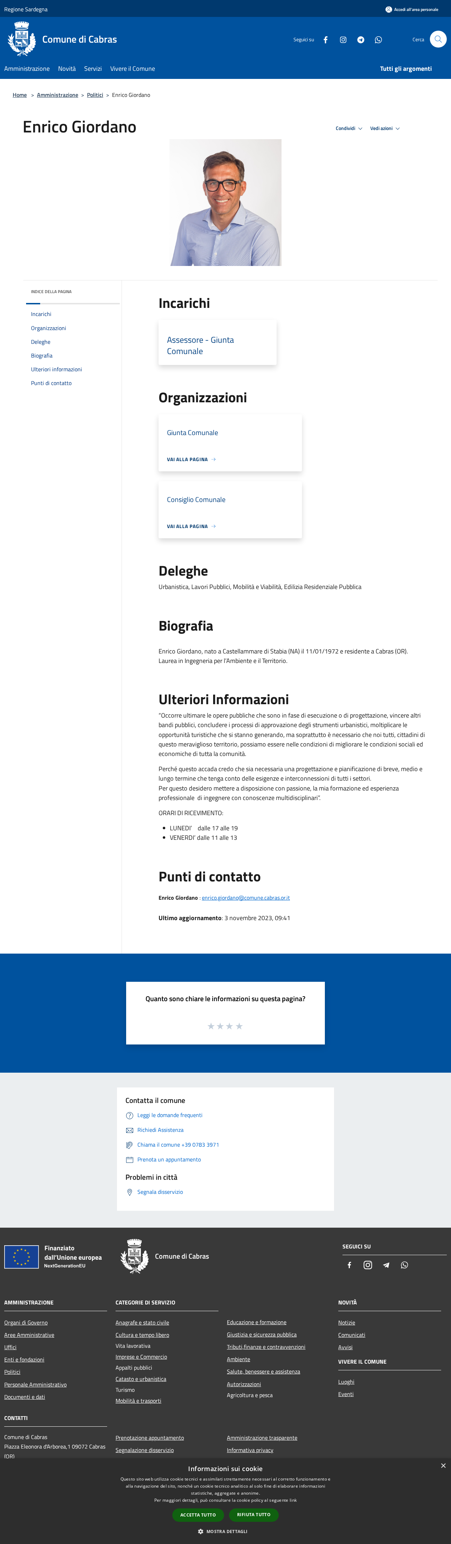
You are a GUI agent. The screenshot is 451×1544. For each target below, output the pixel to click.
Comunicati (351, 1335)
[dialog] (225, 1501)
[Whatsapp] (376, 39)
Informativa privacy (250, 1450)
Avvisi (345, 1347)
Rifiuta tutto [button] (254, 1515)
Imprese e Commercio (141, 1356)
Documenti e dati (24, 1397)
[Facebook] (323, 39)
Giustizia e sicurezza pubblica (262, 1334)
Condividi (346, 128)
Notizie (346, 1322)
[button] (225, 1531)
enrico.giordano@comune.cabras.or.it (246, 897)
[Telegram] (358, 39)
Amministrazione (57, 95)
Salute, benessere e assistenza (263, 1371)
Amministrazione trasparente (262, 1437)
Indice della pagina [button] (51, 291)
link (293, 1500)
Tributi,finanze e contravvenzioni (266, 1347)
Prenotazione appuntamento (150, 1437)
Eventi (346, 1394)
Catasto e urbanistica (141, 1379)
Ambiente (238, 1359)
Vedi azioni (382, 128)
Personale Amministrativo (35, 1384)
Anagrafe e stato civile (142, 1322)
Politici (95, 95)
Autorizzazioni (244, 1384)
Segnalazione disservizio (145, 1450)
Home (20, 95)
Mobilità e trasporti (138, 1400)
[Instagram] (340, 39)
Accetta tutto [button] (198, 1515)
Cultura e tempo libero (142, 1335)
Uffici (10, 1347)
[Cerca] (438, 39)
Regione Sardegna (26, 9)
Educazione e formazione (256, 1322)
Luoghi (346, 1381)
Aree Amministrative (29, 1335)
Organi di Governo (26, 1322)
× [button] (443, 1466)
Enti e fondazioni (24, 1359)
